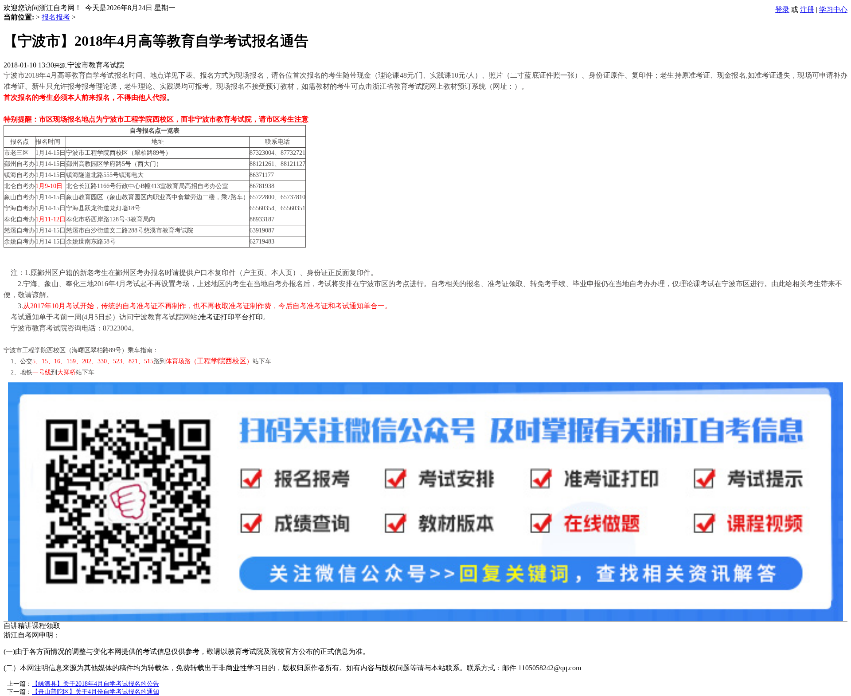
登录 (782, 9)
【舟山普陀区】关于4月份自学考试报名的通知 (95, 691)
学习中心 (833, 9)
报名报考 (56, 17)
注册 (807, 9)
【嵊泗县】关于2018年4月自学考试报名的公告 (95, 683)
